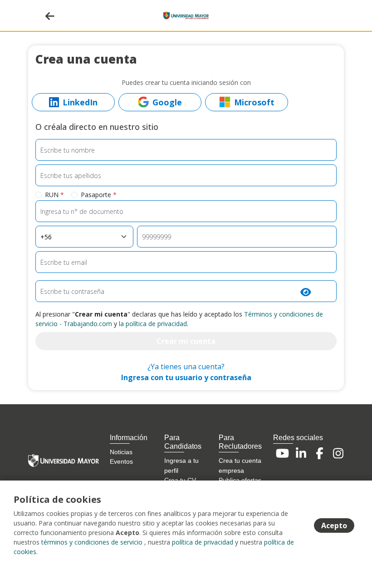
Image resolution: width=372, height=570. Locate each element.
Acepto (334, 525)
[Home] (186, 14)
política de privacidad (202, 542)
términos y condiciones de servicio (91, 542)
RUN (54, 194)
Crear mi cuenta (186, 341)
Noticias (121, 452)
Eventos (121, 461)
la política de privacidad (153, 323)
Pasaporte (99, 194)
